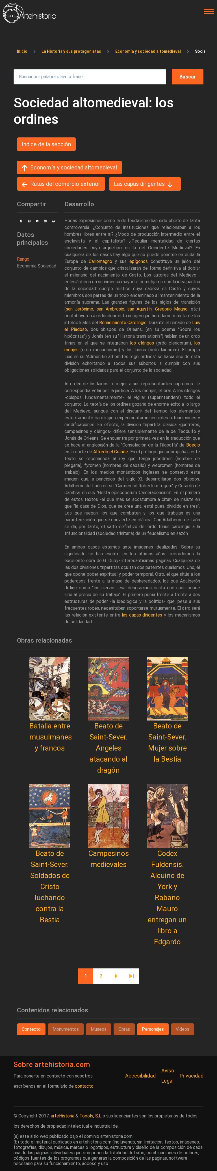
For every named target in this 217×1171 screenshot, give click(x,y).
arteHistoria (62, 1116)
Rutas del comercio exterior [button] (65, 183)
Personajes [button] (153, 1029)
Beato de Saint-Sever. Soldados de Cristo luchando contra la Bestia (50, 886)
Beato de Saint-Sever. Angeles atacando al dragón (108, 748)
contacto (84, 1086)
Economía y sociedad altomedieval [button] (73, 167)
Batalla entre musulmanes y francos (50, 737)
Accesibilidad (140, 1076)
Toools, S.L (90, 1116)
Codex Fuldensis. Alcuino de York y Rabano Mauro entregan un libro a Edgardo (167, 897)
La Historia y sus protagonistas (71, 51)
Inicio (22, 51)
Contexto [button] (31, 1029)
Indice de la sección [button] (46, 144)
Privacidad (191, 1076)
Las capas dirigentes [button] (139, 183)
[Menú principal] (207, 12)
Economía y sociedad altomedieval (148, 51)
